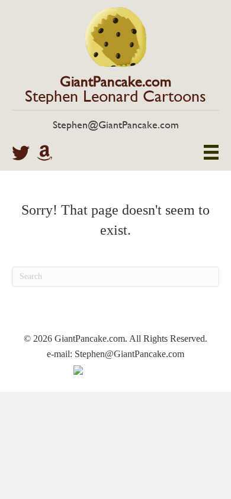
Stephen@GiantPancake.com (116, 124)
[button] (21, 153)
